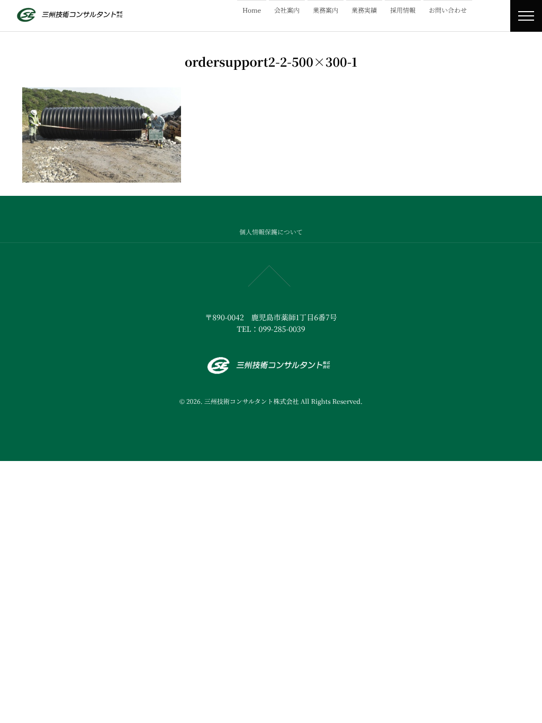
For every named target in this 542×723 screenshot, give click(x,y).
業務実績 (364, 10)
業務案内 (325, 10)
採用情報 (402, 10)
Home (251, 10)
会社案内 (287, 10)
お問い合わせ (448, 10)
